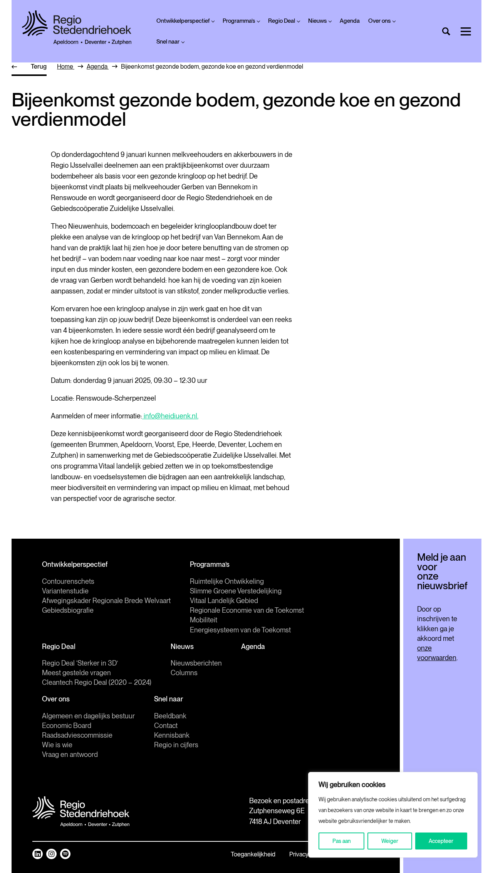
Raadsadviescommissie (77, 735)
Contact (166, 725)
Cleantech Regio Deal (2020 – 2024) (96, 682)
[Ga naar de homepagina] (76, 27)
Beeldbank (170, 716)
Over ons (379, 20)
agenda (98, 66)
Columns (184, 673)
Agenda (350, 20)
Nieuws (317, 20)
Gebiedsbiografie (68, 610)
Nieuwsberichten (196, 663)
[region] (393, 815)
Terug (39, 66)
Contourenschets (68, 581)
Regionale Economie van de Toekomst (247, 610)
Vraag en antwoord (70, 754)
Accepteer (441, 841)
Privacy (299, 854)
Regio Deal (281, 20)
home (65, 66)
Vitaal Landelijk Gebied (224, 601)
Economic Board (66, 725)
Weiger (389, 841)
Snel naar (167, 41)
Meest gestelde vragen (76, 673)
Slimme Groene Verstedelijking (236, 591)
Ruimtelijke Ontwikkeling (227, 581)
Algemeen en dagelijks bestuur (88, 716)
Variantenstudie (65, 591)
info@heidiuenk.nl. (170, 416)
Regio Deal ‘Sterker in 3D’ (80, 663)
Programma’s (239, 20)
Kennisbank (171, 735)
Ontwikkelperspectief (183, 20)
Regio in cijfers (176, 745)
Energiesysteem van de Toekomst (240, 630)
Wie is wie (57, 745)
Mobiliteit (203, 620)
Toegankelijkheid (253, 854)
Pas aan (341, 841)
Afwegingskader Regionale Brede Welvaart (106, 601)
